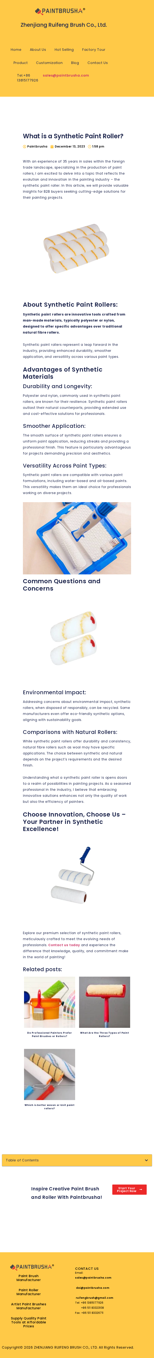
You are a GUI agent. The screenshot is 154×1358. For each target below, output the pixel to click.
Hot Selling (64, 49)
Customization (49, 62)
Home (16, 49)
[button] (146, 1160)
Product (21, 62)
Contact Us (98, 62)
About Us (38, 49)
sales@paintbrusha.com (66, 75)
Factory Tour (94, 49)
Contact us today (64, 945)
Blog (75, 62)
